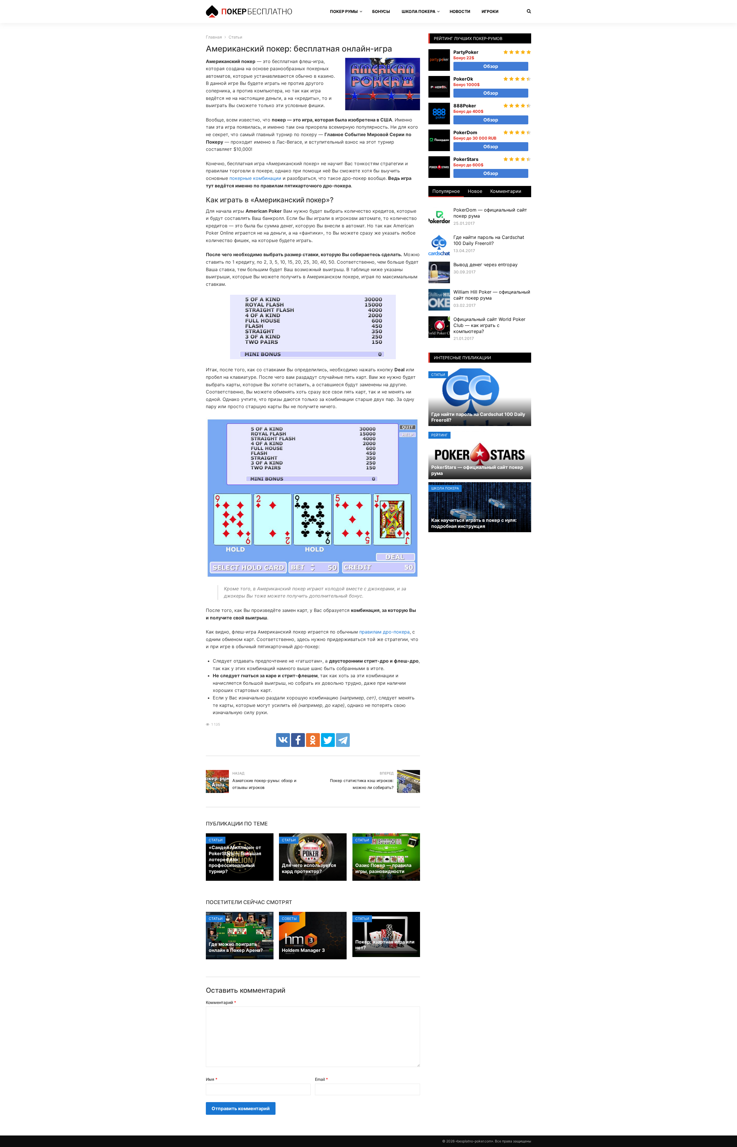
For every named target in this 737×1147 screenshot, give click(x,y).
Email (321, 1079)
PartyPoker (465, 52)
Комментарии (505, 191)
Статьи (216, 840)
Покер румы (344, 11)
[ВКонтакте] (283, 740)
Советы (289, 918)
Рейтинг (439, 435)
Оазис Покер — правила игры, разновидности (383, 868)
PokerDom (465, 132)
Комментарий (221, 1002)
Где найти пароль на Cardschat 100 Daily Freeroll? (488, 240)
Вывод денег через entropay (485, 264)
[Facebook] (298, 740)
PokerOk (463, 79)
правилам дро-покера (384, 632)
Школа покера (418, 11)
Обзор (490, 66)
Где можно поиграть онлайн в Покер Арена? (236, 947)
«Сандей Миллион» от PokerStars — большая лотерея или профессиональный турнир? (235, 859)
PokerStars (465, 159)
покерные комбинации (255, 178)
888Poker (464, 106)
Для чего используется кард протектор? (309, 868)
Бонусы (381, 11)
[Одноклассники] (313, 740)
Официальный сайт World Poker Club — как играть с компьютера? (489, 325)
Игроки (490, 11)
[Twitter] (328, 740)
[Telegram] (343, 740)
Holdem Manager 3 (303, 950)
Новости (460, 11)
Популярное (446, 191)
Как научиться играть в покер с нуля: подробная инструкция (474, 523)
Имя (211, 1079)
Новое (475, 191)
